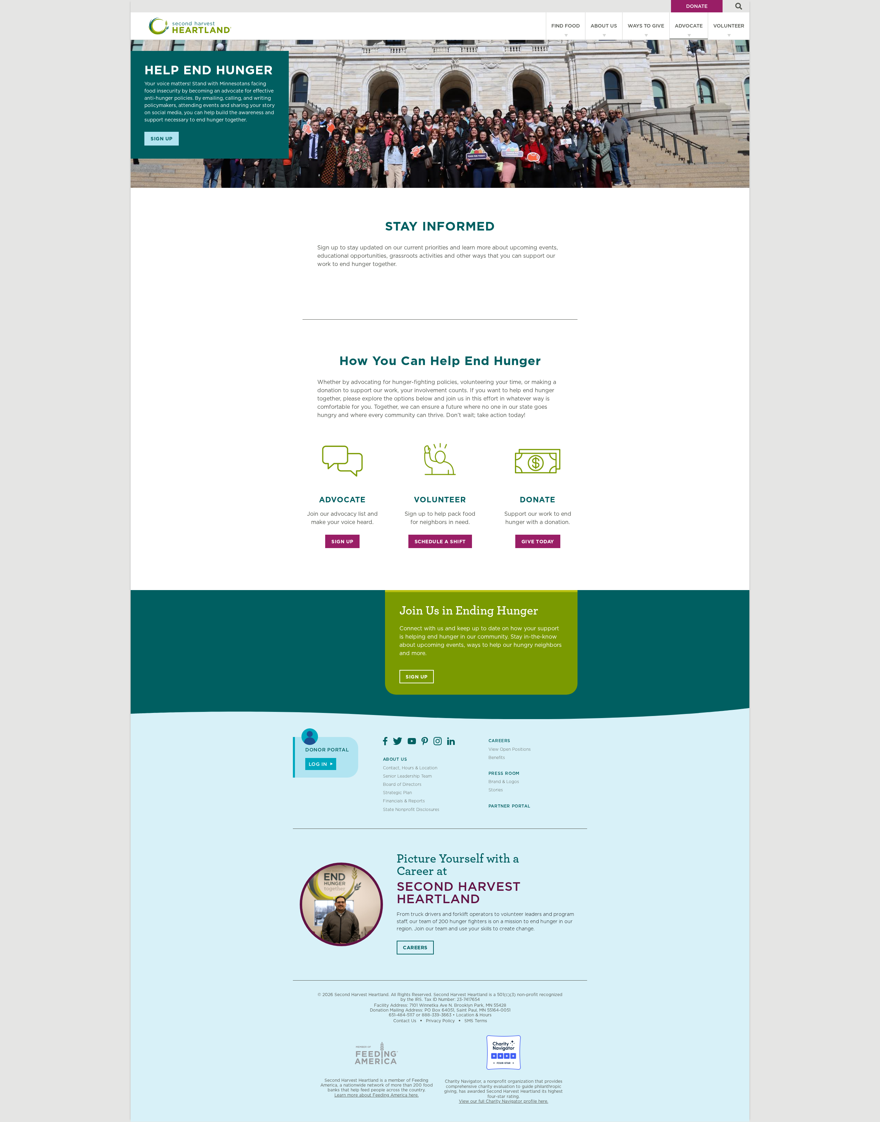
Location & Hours (474, 1014)
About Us (604, 26)
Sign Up (162, 138)
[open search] (739, 6)
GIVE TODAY (537, 541)
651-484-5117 (402, 1014)
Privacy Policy (440, 1020)
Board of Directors (402, 784)
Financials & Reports (404, 800)
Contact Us (404, 1020)
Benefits (496, 757)
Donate (696, 6)
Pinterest (424, 741)
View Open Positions (509, 749)
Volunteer (728, 26)
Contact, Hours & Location (410, 767)
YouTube (412, 741)
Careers (499, 740)
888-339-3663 (436, 1014)
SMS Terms (475, 1020)
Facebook (385, 741)
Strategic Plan (397, 792)
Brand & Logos (503, 781)
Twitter (397, 741)
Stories (495, 789)
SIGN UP (342, 541)
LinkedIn (451, 741)
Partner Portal (509, 806)
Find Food (565, 26)
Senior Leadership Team (407, 776)
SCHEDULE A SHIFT (440, 541)
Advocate (689, 26)
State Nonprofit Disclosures (411, 809)
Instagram (437, 741)
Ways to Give (646, 26)
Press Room (503, 773)
